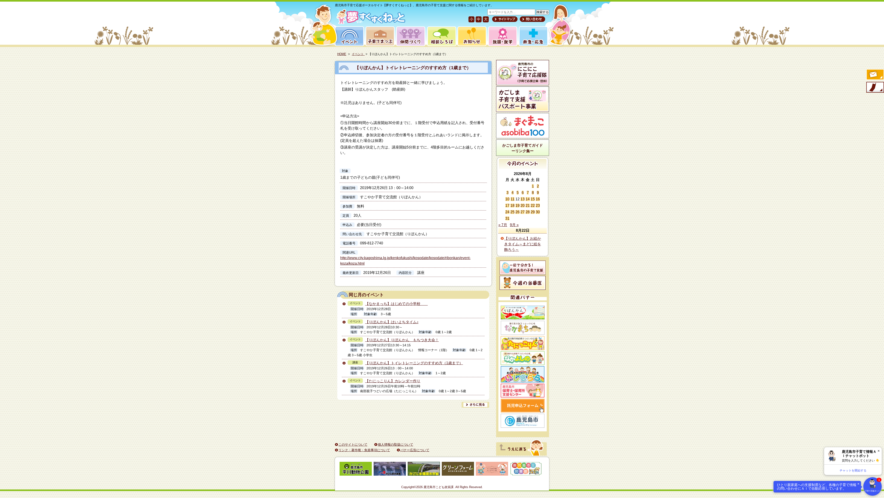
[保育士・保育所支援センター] (522, 390)
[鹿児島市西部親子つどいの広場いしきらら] (522, 374)
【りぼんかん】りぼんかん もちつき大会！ (402, 340)
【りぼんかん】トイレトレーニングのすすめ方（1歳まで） (413, 67)
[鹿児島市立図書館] (526, 469)
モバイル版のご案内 (875, 87)
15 (533, 199)
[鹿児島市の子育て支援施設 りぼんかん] (522, 312)
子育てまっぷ (379, 36)
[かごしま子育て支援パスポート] (522, 99)
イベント (349, 36)
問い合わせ (532, 19)
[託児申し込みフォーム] (522, 405)
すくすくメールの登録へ (875, 75)
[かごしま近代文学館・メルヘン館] (492, 469)
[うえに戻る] (521, 454)
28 (528, 212)
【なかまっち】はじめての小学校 (396, 304)
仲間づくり (410, 36)
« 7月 (502, 225)
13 (523, 199)
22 (533, 206)
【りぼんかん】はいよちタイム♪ (392, 322)
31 (507, 218)
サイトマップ (505, 19)
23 (538, 206)
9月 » (514, 225)
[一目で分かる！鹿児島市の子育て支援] (522, 268)
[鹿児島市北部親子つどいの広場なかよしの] (522, 358)
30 (538, 212)
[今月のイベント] (523, 168)
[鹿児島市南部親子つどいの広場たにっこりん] (522, 343)
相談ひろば (441, 36)
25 (512, 212)
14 (528, 199)
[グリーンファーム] (458, 469)
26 (517, 212)
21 (528, 206)
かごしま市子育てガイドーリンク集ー (522, 148)
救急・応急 (533, 36)
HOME (341, 54)
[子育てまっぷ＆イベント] (370, 23)
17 (507, 206)
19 (517, 206)
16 (538, 199)
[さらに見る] (475, 405)
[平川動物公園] (356, 469)
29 (533, 212)
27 (523, 212)
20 (523, 206)
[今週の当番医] (522, 283)
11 (513, 199)
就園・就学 (501, 36)
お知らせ (471, 36)
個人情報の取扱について (395, 444)
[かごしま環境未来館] (424, 469)
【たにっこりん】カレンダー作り (392, 381)
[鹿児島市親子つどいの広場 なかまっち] (522, 328)
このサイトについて (352, 444)
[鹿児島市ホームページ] (522, 421)
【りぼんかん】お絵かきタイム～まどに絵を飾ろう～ (522, 244)
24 (507, 212)
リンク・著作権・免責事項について (364, 450)
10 (507, 199)
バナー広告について (414, 450)
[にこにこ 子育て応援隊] (522, 72)
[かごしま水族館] (390, 469)
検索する (543, 12)
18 (512, 206)
